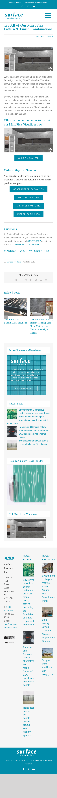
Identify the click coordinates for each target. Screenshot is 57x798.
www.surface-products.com (26, 244)
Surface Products (14, 262)
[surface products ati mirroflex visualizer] (28, 129)
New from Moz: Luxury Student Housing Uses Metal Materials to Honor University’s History (41, 326)
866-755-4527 (34, 241)
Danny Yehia (39, 760)
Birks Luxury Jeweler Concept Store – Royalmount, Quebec (48, 630)
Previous (40, 37)
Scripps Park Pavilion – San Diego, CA (47, 667)
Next (49, 37)
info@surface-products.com (36, 2)
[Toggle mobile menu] (48, 15)
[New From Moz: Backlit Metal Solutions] (15, 307)
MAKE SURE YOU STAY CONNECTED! (26, 250)
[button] (6, 317)
